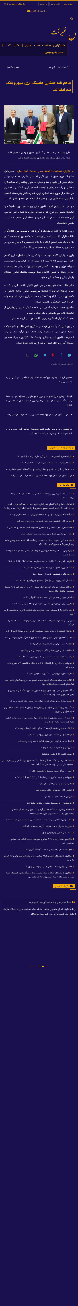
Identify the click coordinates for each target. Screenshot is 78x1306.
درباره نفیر (43, 4)
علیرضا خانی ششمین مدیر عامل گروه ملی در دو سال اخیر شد (45, 456)
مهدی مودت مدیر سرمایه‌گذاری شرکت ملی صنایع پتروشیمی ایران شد (41, 701)
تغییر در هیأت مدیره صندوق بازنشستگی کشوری (50, 771)
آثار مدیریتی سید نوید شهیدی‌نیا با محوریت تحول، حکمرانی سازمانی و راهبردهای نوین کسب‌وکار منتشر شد (41, 692)
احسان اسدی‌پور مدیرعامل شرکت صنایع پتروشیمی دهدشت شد (43, 580)
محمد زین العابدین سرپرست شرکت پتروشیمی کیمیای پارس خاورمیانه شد (39, 819)
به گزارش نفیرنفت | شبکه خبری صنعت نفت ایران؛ (45, 171)
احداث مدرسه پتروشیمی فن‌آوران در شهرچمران (50, 902)
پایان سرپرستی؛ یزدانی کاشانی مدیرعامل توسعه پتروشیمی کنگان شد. (41, 603)
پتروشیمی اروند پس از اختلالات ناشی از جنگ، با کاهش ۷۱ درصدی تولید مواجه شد (40, 665)
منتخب (54, 364)
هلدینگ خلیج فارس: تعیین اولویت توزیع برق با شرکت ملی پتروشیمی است (38, 637)
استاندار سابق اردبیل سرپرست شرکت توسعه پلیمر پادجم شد (45, 741)
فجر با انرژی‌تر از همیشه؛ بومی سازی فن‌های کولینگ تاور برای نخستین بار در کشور (39, 612)
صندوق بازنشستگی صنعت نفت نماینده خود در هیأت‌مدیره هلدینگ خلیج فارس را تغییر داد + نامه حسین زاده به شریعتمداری (40, 875)
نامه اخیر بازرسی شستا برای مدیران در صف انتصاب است (47, 462)
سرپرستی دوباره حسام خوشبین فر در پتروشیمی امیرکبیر (47, 826)
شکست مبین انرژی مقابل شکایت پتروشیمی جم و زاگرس (46, 650)
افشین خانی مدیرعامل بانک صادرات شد (54, 790)
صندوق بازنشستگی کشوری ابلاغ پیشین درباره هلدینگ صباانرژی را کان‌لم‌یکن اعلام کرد (38, 858)
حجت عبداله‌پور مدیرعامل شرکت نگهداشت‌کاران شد (49, 849)
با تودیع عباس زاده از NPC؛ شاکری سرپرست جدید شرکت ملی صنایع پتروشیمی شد (42, 841)
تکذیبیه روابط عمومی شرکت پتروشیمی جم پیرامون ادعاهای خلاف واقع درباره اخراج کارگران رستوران (38, 709)
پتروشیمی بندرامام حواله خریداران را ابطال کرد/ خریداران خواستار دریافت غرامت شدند (40, 552)
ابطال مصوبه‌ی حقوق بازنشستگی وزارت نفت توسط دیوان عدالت (43, 728)
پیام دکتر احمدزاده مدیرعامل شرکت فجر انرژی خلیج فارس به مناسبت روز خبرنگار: (40, 622)
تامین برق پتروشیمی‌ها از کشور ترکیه (55, 783)
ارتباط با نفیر (55, 4)
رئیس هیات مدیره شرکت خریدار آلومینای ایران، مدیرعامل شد (44, 656)
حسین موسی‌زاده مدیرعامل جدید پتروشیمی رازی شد (48, 866)
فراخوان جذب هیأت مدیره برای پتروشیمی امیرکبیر (50, 734)
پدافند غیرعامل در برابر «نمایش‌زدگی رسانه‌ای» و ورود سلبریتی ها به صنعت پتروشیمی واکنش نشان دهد (39, 589)
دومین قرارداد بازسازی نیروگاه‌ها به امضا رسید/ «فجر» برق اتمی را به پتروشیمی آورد (39, 379)
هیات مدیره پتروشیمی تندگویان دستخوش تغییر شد (48, 673)
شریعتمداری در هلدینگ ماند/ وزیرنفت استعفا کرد (49, 803)
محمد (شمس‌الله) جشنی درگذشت (56, 754)
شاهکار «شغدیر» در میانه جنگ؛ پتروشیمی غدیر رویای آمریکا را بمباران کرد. (39, 631)
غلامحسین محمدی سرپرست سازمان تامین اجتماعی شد (47, 567)
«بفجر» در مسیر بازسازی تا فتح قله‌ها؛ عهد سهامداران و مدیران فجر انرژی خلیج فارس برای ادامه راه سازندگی (40, 720)
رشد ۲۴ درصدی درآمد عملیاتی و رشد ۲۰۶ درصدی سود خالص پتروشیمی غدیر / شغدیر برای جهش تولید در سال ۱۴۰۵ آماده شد (38, 762)
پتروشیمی (65, 364)
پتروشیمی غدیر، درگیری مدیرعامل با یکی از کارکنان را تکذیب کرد (43, 777)
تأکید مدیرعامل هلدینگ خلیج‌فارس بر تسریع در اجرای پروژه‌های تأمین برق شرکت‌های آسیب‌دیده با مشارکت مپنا (39, 682)
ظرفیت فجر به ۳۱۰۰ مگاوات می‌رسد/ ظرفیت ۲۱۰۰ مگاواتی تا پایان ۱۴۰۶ (40, 561)
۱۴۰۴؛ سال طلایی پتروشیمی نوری (57, 832)
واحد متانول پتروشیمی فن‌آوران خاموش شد (52, 574)
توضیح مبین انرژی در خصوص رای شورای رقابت (51, 644)
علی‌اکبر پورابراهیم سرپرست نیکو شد (55, 747)
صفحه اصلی (68, 4)
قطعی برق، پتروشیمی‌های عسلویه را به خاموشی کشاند (47, 597)
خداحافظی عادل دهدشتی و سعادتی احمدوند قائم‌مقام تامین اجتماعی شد (39, 469)
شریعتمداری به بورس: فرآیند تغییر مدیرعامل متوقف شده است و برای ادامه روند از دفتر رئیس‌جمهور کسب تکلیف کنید (39, 431)
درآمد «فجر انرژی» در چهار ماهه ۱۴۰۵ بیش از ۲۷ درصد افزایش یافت (37, 414)
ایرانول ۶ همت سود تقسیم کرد (58, 796)
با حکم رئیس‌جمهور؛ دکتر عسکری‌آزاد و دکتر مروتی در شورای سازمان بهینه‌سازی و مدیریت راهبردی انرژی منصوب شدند (43, 811)
